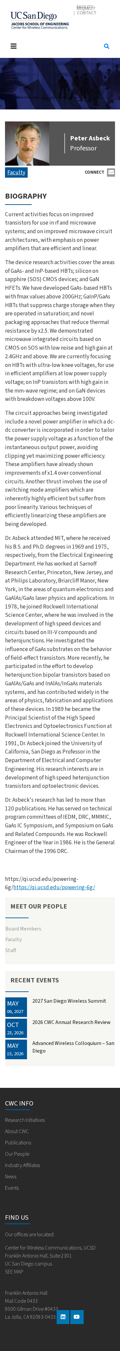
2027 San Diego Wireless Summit (69, 1001)
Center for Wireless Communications (39, 18)
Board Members (23, 928)
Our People (17, 1154)
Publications (18, 1142)
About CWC (17, 1131)
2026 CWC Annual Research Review (71, 1022)
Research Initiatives (25, 1120)
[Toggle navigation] (50, 46)
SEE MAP (14, 1271)
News (10, 1176)
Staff (10, 950)
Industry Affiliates (22, 1165)
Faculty (16, 172)
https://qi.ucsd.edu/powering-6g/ (54, 887)
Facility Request (86, 8)
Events (12, 1188)
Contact (87, 13)
